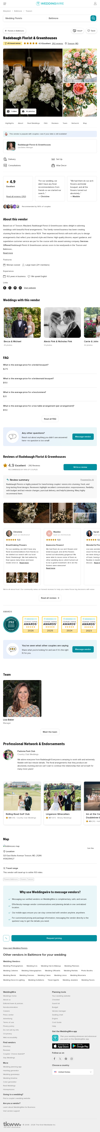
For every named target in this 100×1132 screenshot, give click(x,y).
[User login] (95, 3)
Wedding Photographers (13, 966)
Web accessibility (10, 1037)
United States (64, 1072)
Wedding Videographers (31, 971)
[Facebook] (54, 1058)
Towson (29, 11)
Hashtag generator (11, 1070)
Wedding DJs (32, 966)
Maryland (7, 11)
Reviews (55, 123)
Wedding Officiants (52, 971)
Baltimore (18, 11)
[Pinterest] (66, 1058)
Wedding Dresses (27, 975)
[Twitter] (60, 1058)
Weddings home (10, 996)
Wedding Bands (9, 975)
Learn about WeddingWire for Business (19, 1107)
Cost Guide (56, 1022)
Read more (8, 253)
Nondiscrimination (10, 1007)
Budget (55, 1007)
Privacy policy (8, 1026)
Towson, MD (72, 43)
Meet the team (50, 732)
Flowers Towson (26, 879)
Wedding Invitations (36, 980)
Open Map (90, 848)
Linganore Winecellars (58, 814)
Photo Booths (87, 971)
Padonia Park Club (26, 751)
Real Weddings (33, 123)
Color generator (9, 1082)
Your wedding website (61, 996)
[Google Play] (80, 1048)
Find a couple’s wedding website (16, 1098)
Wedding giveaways (11, 1074)
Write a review (80, 467)
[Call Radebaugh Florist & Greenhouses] (6, 938)
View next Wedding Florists (15, 948)
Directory (7, 1046)
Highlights (9, 123)
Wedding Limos (60, 975)
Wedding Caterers (10, 971)
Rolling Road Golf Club (18, 814)
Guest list (56, 1003)
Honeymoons (8, 1089)
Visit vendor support (11, 1111)
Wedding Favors (88, 980)
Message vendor (83, 436)
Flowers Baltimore (11, 879)
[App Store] (61, 1048)
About (20, 123)
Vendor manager (59, 1011)
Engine (55, 1018)
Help (54, 1026)
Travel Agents (53, 980)
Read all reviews (49, 598)
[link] (22, 326)
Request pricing (54, 938)
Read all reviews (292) (16, 196)
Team (65, 123)
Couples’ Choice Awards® (13, 1054)
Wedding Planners (71, 966)
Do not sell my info (11, 1030)
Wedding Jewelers (70, 980)
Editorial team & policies (13, 1003)
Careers (6, 1011)
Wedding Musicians (78, 975)
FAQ (45, 123)
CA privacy (7, 1034)
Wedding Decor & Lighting (14, 980)
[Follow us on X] (9, 287)
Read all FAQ (50, 419)
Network (75, 123)
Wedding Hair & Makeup (51, 966)
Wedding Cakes (44, 975)
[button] (50, 436)
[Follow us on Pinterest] (15, 287)
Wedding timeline (10, 1078)
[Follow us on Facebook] (4, 287)
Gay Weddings (9, 1058)
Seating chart (57, 1015)
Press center (8, 1015)
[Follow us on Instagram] (20, 287)
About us (7, 1000)
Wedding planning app (12, 1067)
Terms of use (8, 1022)
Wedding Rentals (71, 971)
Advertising (7, 1018)
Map (85, 123)
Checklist (56, 1000)
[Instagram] (71, 1058)
